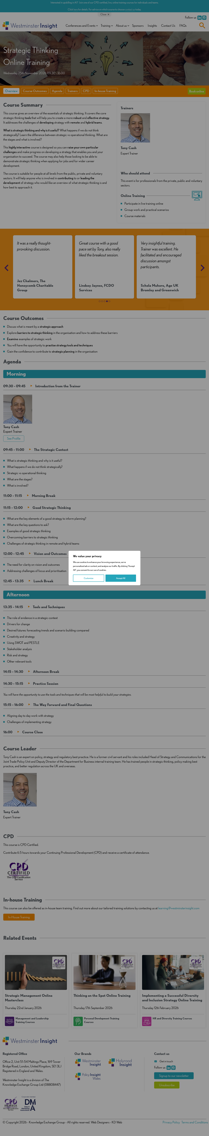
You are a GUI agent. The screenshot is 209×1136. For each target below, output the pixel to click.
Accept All (120, 578)
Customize (88, 578)
